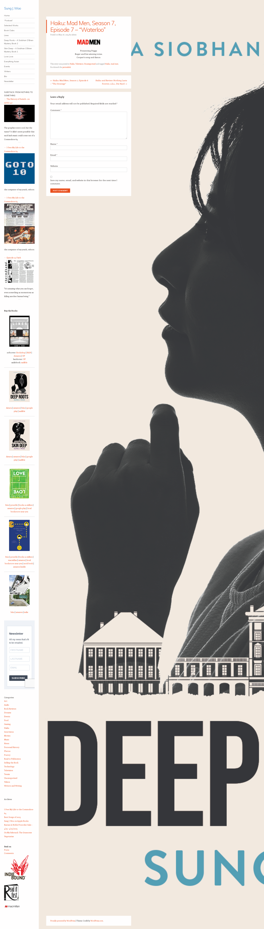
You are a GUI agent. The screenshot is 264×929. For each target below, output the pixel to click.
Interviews (9, 731)
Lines (6, 35)
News (6, 743)
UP (23, 356)
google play (21, 508)
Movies (7, 735)
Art (5, 701)
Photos (7, 751)
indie (26, 612)
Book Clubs (9, 30)
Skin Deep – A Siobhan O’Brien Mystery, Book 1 (18, 50)
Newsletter (9, 81)
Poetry (7, 755)
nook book (28, 563)
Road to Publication (12, 758)
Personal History (11, 747)
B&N (29, 352)
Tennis (7, 774)
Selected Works (11, 25)
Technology (9, 766)
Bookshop (20, 352)
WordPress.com (96, 921)
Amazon (17, 356)
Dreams (7, 712)
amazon (16, 408)
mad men (114, 64)
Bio (5, 76)
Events (7, 66)
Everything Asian (11, 61)
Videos (7, 782)
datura (9, 408)
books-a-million (25, 505)
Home (7, 15)
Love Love (8, 56)
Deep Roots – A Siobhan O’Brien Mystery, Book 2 (18, 42)
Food (6, 720)
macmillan (12, 560)
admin (73, 34)
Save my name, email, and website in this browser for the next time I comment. (83, 182)
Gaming (7, 724)
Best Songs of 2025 (12, 817)
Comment (55, 110)
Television (79, 64)
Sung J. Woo (12, 8)
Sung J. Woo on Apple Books (16, 821)
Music (6, 739)
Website (54, 166)
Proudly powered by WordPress (62, 921)
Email (53, 155)
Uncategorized (90, 64)
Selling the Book (11, 762)
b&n (23, 408)
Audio (6, 705)
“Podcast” (8, 20)
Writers (7, 71)
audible (24, 362)
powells (13, 505)
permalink (66, 67)
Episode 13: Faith (14, 257)
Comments (9, 853)
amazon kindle (19, 566)
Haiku (72, 64)
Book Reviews (10, 708)
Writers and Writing (13, 785)
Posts (6, 850)
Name (53, 144)
